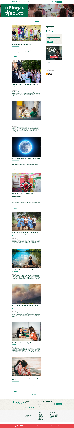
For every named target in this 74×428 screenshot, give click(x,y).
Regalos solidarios (41, 414)
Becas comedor (51, 69)
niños (47, 69)
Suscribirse (50, 41)
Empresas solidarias (41, 419)
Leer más (14, 56)
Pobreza (52, 68)
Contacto (26, 402)
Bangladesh (58, 68)
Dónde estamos (27, 401)
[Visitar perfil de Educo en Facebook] (46, 31)
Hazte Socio (40, 415)
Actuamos (14, 198)
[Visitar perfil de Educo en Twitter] (48, 31)
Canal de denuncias (15, 412)
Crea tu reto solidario (54, 415)
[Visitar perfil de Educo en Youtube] (50, 31)
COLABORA (39, 412)
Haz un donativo (40, 417)
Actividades (54, 68)
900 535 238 (27, 403)
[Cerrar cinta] (58, 426)
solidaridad (52, 70)
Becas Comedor (40, 416)
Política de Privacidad (43, 406)
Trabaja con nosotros (28, 415)
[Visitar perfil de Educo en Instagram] (52, 31)
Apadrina (39, 418)
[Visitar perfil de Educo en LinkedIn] (33, 407)
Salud (55, 70)
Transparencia (27, 412)
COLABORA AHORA (54, 57)
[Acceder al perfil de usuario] (54, 2)
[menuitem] (20, 1)
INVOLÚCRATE (52, 412)
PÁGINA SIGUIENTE (35, 394)
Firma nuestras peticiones (54, 414)
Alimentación (48, 68)
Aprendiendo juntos (15, 46)
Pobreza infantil (55, 69)
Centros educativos (53, 416)
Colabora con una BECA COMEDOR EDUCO (33, 426)
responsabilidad (49, 70)
